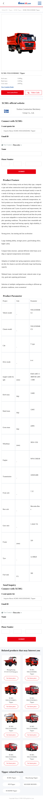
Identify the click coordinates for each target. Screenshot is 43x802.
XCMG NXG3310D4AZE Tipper (11, 728)
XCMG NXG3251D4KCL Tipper (11, 700)
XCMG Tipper (11, 778)
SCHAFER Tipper (11, 791)
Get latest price (11, 678)
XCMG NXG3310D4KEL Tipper (11, 757)
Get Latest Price (12, 92)
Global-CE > (5, 10)
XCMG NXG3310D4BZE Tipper (31, 728)
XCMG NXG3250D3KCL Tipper (31, 700)
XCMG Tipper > (18, 10)
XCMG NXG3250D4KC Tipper (32, 672)
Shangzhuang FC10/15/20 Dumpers (11, 671)
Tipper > (11, 10)
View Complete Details (7, 87)
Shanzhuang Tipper (31, 778)
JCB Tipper (11, 784)
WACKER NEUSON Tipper (32, 784)
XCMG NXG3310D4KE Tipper (32, 757)
